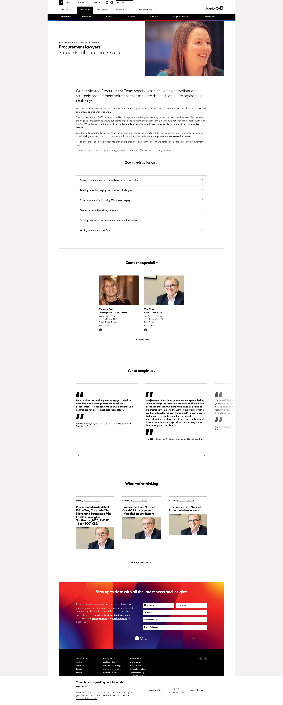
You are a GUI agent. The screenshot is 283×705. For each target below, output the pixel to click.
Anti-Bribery (135, 659)
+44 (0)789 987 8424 (108, 319)
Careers (79, 669)
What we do (85, 10)
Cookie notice (109, 662)
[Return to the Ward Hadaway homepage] (215, 8)
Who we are (66, 10)
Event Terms (135, 662)
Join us (69, 2)
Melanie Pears (106, 309)
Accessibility (96, 2)
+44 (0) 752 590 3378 (153, 319)
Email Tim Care (150, 322)
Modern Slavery (110, 673)
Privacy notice (109, 659)
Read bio (103, 325)
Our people (103, 10)
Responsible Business (147, 10)
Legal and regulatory (112, 669)
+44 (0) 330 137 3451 (108, 316)
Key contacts (209, 17)
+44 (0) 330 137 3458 (153, 316)
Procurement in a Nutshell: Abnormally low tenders (185, 509)
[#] (61, 2)
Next (204, 455)
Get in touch (81, 2)
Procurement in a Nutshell (92, 501)
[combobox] (124, 2)
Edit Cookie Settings (112, 666)
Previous (79, 455)
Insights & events (123, 10)
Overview (86, 17)
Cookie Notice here (86, 698)
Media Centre (82, 659)
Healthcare (79, 42)
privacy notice (99, 618)
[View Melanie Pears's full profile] (119, 290)
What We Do (69, 42)
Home (61, 42)
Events (79, 673)
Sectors (109, 17)
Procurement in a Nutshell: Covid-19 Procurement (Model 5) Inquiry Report (139, 510)
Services (131, 17)
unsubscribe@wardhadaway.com (112, 615)
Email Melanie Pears (107, 322)
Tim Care (149, 309)
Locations (80, 666)
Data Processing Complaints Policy (137, 674)
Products (154, 17)
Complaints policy (137, 669)
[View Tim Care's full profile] (164, 290)
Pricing (79, 662)
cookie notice (119, 618)
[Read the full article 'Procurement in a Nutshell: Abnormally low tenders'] (188, 524)
